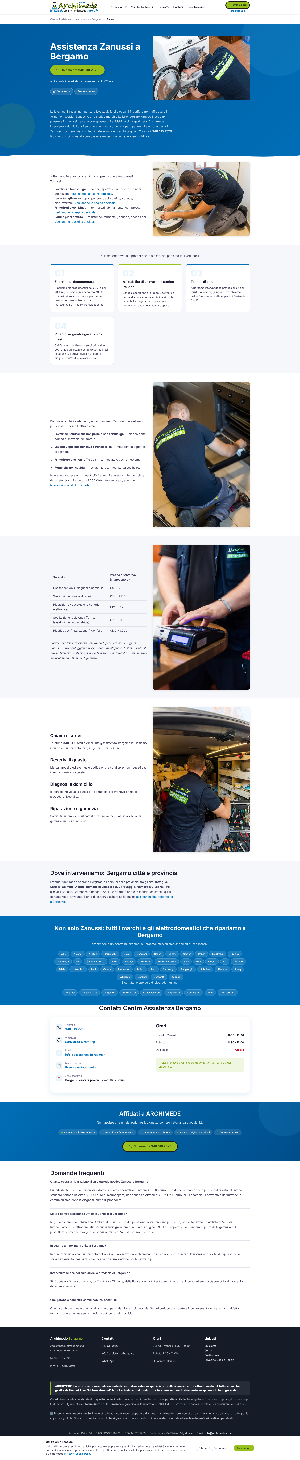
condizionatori (151, 992)
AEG (63, 954)
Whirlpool (125, 977)
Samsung (168, 969)
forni (210, 992)
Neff (93, 969)
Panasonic (124, 969)
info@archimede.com (218, 1433)
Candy (172, 954)
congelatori (193, 992)
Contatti (178, 7)
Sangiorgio (187, 969)
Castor (187, 954)
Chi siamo (163, 7)
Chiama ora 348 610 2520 (79, 70)
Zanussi (142, 977)
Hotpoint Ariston (166, 961)
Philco (140, 969)
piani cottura (227, 992)
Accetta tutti (244, 1447)
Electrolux (217, 954)
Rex (153, 969)
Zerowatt (159, 977)
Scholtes (205, 969)
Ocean (107, 969)
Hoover (129, 961)
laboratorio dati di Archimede (70, 485)
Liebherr (238, 961)
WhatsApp (63, 91)
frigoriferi (109, 992)
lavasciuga (173, 992)
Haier (115, 961)
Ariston (93, 954)
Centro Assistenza (61, 19)
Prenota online (196, 7)
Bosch (157, 954)
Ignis (186, 961)
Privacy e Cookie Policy (219, 1359)
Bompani (142, 954)
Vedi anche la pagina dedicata (91, 193)
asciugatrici (129, 992)
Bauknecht (110, 954)
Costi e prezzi (212, 1355)
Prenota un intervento (80, 1067)
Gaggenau (63, 961)
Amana (78, 954)
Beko (127, 954)
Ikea (198, 961)
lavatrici (70, 992)
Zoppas (176, 977)
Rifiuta (203, 1447)
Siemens (222, 969)
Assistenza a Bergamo (89, 19)
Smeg (237, 969)
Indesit (212, 961)
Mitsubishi (78, 969)
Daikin (201, 954)
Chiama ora (239, 4)
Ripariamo (117, 7)
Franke (235, 954)
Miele (62, 969)
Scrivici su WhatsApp (80, 1042)
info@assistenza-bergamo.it (85, 1054)
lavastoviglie (89, 992)
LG (224, 961)
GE (77, 961)
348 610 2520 (75, 1029)
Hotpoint (145, 961)
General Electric (95, 961)
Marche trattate (140, 7)
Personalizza (221, 1447)
